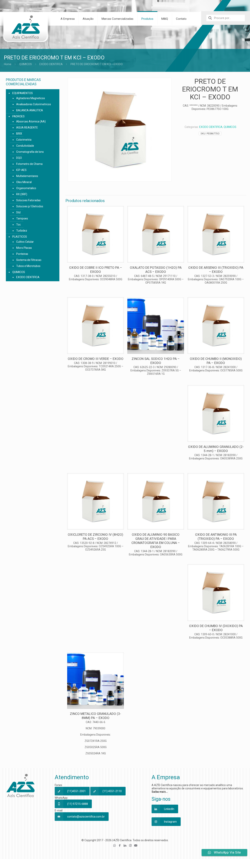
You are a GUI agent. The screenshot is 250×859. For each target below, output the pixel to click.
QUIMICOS (25, 64)
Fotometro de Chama (29, 163)
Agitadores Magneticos (30, 98)
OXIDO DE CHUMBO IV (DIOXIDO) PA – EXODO (216, 628)
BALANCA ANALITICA (29, 110)
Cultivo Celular (25, 241)
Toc (18, 224)
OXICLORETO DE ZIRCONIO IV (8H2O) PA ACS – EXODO (95, 537)
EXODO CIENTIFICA (51, 64)
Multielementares (27, 176)
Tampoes (22, 218)
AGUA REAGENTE (27, 127)
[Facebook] (120, 845)
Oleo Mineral (24, 182)
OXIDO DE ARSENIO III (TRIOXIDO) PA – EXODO (215, 270)
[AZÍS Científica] (25, 29)
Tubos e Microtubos (28, 266)
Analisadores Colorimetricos (33, 104)
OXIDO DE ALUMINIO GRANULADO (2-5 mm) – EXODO (216, 449)
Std (18, 212)
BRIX (19, 133)
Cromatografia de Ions (30, 151)
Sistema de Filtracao (28, 259)
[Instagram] (130, 845)
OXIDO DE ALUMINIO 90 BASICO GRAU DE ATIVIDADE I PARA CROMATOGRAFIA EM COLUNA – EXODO (155, 541)
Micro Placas (24, 247)
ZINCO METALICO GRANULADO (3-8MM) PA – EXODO (95, 716)
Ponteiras (22, 253)
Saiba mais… (160, 791)
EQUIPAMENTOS (22, 93)
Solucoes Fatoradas (28, 200)
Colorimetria (23, 139)
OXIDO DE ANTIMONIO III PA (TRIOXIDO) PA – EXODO (216, 537)
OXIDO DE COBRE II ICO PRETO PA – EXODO (95, 270)
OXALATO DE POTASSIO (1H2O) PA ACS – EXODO (156, 270)
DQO (19, 157)
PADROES (18, 116)
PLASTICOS (19, 236)
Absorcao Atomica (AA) (31, 121)
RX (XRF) (21, 194)
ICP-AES (21, 170)
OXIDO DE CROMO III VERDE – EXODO (95, 359)
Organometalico (26, 188)
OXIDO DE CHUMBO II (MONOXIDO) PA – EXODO (216, 361)
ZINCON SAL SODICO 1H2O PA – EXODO (156, 361)
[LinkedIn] (125, 845)
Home (7, 64)
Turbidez (21, 230)
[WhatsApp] (114, 845)
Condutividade (25, 145)
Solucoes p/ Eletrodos (29, 206)
